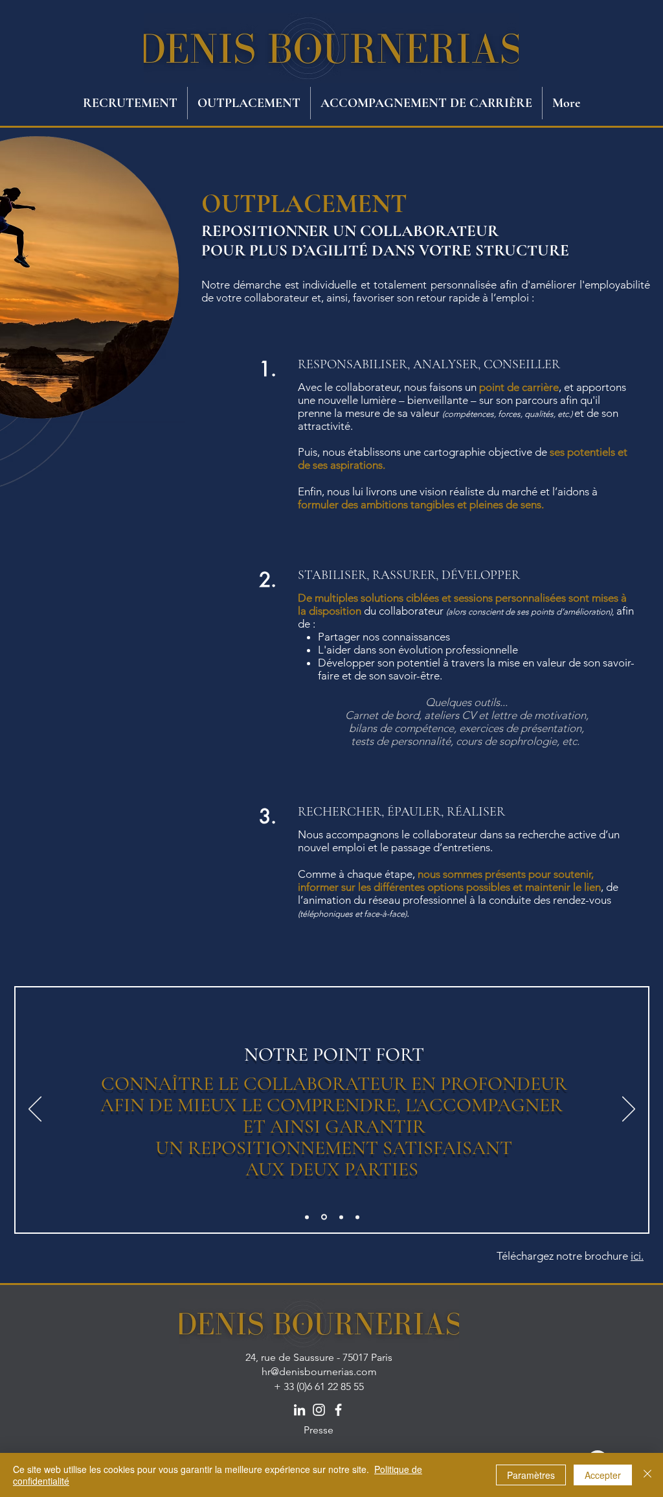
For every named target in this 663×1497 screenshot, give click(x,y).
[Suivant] (628, 1110)
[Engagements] (341, 1217)
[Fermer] (647, 1475)
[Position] (307, 1217)
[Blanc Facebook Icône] (338, 1410)
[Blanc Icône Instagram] (319, 1410)
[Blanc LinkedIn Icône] (299, 1410)
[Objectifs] (357, 1217)
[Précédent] (34, 1110)
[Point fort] (324, 1217)
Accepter (603, 1474)
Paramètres (531, 1474)
